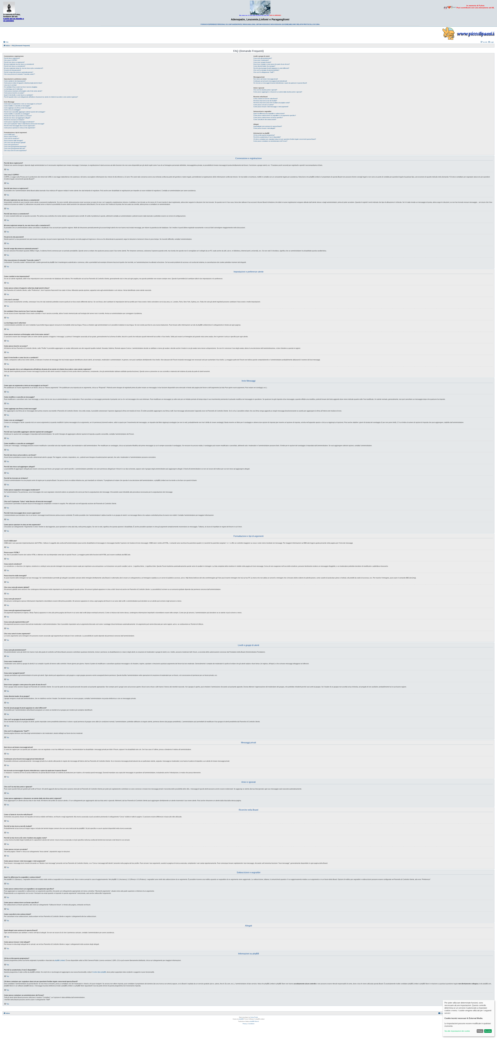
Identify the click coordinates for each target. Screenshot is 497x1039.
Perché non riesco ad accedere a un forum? (18, 115)
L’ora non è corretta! (10, 85)
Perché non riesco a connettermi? (14, 66)
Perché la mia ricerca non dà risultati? (265, 100)
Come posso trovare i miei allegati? (264, 128)
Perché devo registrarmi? (12, 58)
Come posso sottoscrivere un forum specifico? (268, 117)
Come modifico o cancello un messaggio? (17, 106)
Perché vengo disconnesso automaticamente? (18, 72)
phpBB (241, 1019)
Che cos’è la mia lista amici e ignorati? (265, 90)
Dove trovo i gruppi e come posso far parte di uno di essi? (271, 64)
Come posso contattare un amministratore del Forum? (270, 141)
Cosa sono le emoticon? (11, 138)
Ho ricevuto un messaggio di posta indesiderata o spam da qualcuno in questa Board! (280, 83)
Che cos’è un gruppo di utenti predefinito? (266, 70)
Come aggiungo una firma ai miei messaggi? (18, 108)
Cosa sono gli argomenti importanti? (15, 146)
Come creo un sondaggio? (12, 110)
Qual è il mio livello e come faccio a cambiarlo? (18, 95)
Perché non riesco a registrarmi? (14, 62)
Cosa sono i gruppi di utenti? (262, 62)
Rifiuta (480, 1031)
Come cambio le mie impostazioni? (15, 81)
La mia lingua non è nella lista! (13, 89)
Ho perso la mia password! (12, 70)
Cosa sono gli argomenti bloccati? (14, 148)
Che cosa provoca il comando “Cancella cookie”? (19, 74)
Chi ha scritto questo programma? (264, 135)
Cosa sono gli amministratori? (262, 58)
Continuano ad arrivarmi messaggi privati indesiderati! (270, 81)
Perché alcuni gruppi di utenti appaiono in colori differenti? (271, 68)
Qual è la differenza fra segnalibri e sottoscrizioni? (269, 113)
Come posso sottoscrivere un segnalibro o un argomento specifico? (274, 115)
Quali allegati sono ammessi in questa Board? (267, 126)
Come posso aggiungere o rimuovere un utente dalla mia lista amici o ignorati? (277, 92)
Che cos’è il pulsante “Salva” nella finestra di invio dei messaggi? (24, 124)
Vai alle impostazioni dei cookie (457, 1031)
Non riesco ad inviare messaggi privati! (265, 79)
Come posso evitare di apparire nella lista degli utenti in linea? (23, 83)
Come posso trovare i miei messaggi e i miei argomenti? (270, 106)
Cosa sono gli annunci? (11, 144)
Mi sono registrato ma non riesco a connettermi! (19, 64)
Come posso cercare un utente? (263, 104)
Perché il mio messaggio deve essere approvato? (19, 125)
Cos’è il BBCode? (9, 134)
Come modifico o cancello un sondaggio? (17, 114)
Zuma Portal (254, 1017)
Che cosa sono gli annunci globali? (15, 142)
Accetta (488, 1031)
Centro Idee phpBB (99, 972)
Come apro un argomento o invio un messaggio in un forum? (23, 104)
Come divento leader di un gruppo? (264, 66)
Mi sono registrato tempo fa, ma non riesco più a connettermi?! (23, 68)
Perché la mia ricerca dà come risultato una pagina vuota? (271, 102)
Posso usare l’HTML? (11, 136)
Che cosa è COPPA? (10, 60)
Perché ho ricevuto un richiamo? (14, 119)
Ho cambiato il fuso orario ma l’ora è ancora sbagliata (20, 87)
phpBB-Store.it (254, 1021)
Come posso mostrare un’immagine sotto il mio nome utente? (23, 91)
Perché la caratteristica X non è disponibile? (267, 137)
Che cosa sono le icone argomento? (15, 150)
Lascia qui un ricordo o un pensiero (13, 19)
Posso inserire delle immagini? (13, 140)
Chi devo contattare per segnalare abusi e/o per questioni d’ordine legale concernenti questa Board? (284, 139)
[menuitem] (5, 42)
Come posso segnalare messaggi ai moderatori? (19, 122)
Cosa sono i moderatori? (261, 60)
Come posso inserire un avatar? (14, 93)
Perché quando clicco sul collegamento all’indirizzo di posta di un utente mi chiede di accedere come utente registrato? (41, 97)
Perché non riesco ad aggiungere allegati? (17, 118)
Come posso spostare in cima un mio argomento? (19, 128)
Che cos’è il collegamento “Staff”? (263, 72)
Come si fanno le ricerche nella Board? (265, 98)
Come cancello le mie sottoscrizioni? (264, 119)
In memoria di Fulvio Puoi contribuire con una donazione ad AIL (475, 7)
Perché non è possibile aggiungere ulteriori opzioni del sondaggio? (24, 112)
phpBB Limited (60, 960)
